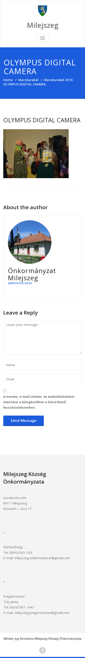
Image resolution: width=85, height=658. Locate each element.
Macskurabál (28, 80)
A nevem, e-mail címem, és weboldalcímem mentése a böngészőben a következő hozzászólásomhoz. (38, 401)
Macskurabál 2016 (58, 80)
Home (8, 80)
